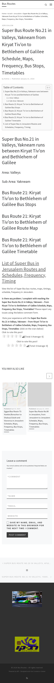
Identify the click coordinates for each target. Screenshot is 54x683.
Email (12, 506)
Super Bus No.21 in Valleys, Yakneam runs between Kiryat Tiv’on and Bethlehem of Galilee (26, 93)
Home (4, 13)
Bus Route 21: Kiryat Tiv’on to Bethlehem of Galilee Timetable (24, 119)
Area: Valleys (14, 98)
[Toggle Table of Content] (46, 87)
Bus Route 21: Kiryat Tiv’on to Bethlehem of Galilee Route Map (24, 112)
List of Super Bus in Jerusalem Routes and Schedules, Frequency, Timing (23, 125)
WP (18, 671)
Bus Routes (22, 668)
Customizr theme (39, 671)
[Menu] (50, 4)
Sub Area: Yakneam (16, 101)
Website (13, 516)
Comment (14, 477)
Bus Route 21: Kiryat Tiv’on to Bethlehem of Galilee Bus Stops (24, 106)
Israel (10, 13)
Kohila (6, 79)
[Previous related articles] (43, 376)
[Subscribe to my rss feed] (27, 678)
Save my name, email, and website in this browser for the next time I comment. (25, 525)
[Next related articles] (49, 376)
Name (11, 496)
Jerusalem (17, 13)
